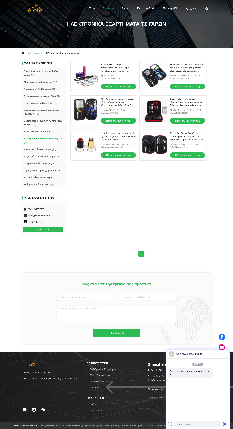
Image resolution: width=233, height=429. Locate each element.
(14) (43, 122)
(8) (37, 131)
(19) (42, 96)
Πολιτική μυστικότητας (25, 425)
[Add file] (170, 423)
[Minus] (225, 354)
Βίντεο (125, 8)
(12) (39, 184)
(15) (42, 156)
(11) (40, 177)
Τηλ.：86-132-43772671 (38, 372)
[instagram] (222, 347)
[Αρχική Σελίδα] (34, 8)
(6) (43, 140)
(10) (40, 89)
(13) (40, 149)
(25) (40, 82)
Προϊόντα (108, 8)
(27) (41, 73)
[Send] (225, 423)
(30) (41, 112)
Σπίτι (92, 8)
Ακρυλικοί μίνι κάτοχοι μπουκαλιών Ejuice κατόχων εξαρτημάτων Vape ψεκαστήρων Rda (118, 136)
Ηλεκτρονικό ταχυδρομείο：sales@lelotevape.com (51, 378)
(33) (38, 103)
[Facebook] (222, 337)
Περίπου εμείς (146, 8)
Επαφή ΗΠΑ (171, 8)
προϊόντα (37, 53)
